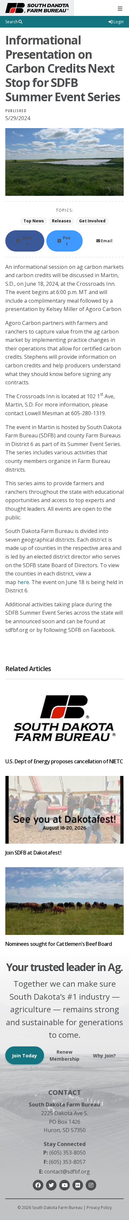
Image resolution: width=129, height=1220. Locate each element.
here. (24, 582)
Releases (61, 221)
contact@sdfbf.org (64, 1171)
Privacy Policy (99, 1207)
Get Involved (92, 221)
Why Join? (104, 1055)
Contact (64, 1092)
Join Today (24, 1055)
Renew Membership (64, 1055)
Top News (33, 221)
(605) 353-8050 (64, 1152)
